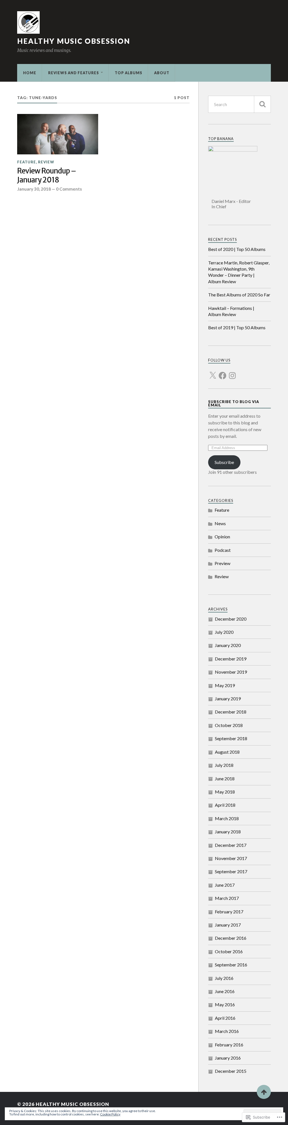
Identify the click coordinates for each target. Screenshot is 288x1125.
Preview (222, 563)
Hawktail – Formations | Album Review (231, 311)
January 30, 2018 (34, 188)
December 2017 (230, 845)
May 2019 (225, 685)
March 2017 (227, 898)
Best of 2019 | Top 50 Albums (237, 327)
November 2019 (231, 671)
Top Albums (128, 72)
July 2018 (224, 765)
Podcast (223, 550)
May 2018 (225, 791)
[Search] (262, 104)
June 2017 (225, 885)
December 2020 (230, 618)
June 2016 (225, 991)
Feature (26, 162)
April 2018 (225, 805)
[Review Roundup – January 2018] (57, 134)
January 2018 (228, 831)
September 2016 (231, 964)
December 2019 (230, 658)
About (161, 72)
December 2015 (230, 1071)
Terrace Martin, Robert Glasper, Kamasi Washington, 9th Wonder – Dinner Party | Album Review (238, 272)
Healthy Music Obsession (73, 41)
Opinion (222, 536)
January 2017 (228, 924)
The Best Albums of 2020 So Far (239, 294)
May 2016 (225, 1004)
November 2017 (231, 858)
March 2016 (227, 1031)
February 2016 (229, 1044)
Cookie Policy (110, 1114)
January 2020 (228, 645)
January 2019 (228, 698)
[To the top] (264, 1092)
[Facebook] (222, 372)
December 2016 (230, 938)
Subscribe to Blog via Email (233, 403)
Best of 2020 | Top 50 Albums (237, 249)
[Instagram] (232, 372)
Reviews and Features (73, 72)
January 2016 (228, 1057)
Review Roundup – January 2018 (46, 175)
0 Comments (69, 188)
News (220, 523)
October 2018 (229, 725)
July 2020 (224, 632)
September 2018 (231, 738)
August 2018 (227, 751)
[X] (212, 372)
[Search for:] (239, 104)
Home (29, 72)
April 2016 (225, 1018)
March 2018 (227, 818)
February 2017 (229, 911)
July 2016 (224, 978)
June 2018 (225, 778)
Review (46, 162)
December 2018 (230, 711)
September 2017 (231, 871)
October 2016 (229, 951)
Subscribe (224, 462)
